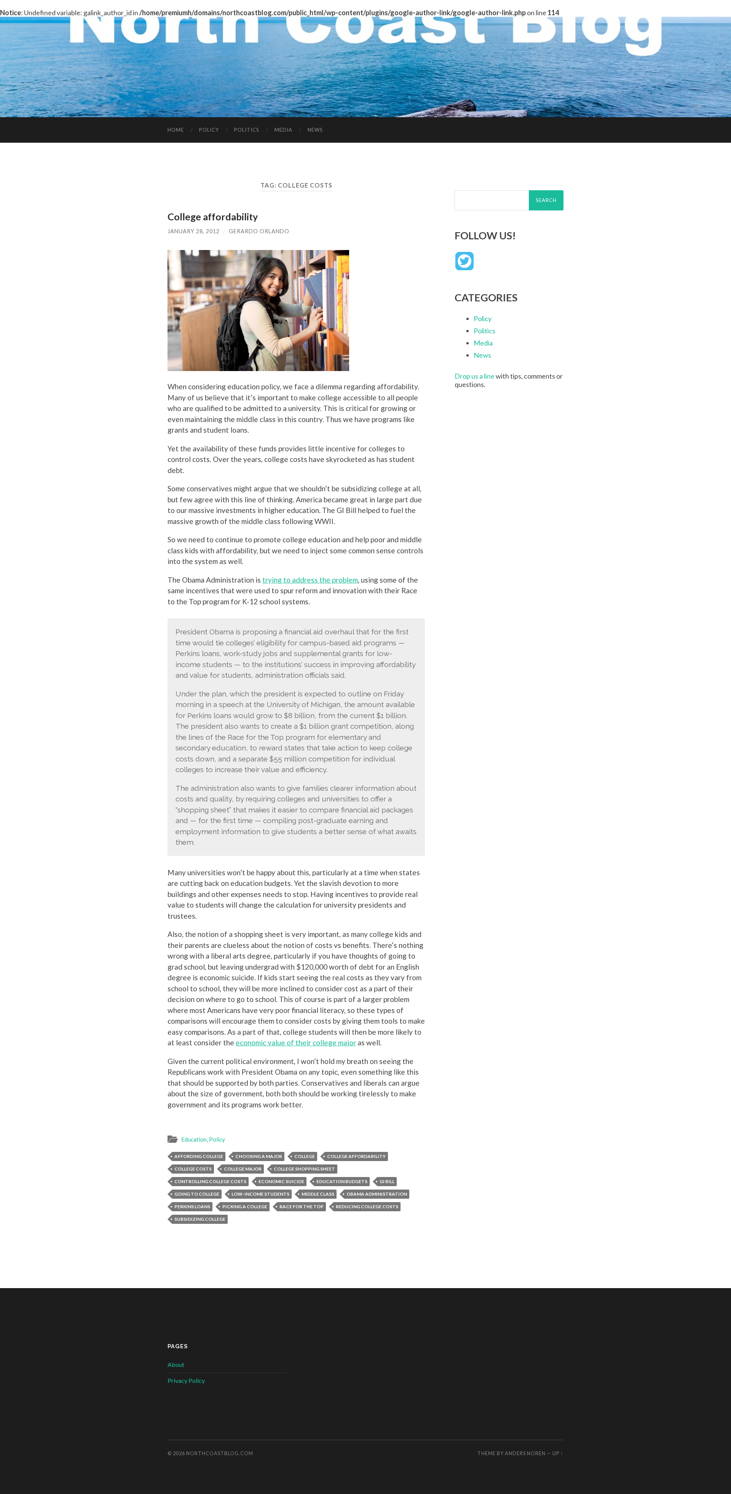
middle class (318, 1194)
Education (194, 1139)
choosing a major (258, 1156)
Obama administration (376, 1194)
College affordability (213, 216)
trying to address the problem (310, 579)
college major (243, 1169)
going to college (196, 1194)
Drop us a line (475, 376)
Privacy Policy (186, 1380)
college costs (193, 1169)
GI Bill (387, 1181)
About (176, 1364)
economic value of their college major (296, 1042)
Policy (209, 130)
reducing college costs (367, 1206)
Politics (246, 130)
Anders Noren (525, 1453)
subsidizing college (199, 1219)
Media (283, 130)
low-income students (260, 1194)
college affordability (356, 1156)
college (304, 1156)
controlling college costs (210, 1181)
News (315, 130)
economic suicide (281, 1181)
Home (176, 130)
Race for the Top (301, 1206)
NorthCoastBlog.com (219, 1453)
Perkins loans (192, 1206)
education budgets (341, 1181)
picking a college (244, 1206)
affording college (198, 1156)
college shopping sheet (304, 1169)
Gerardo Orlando (259, 231)
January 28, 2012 (194, 231)
